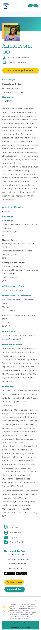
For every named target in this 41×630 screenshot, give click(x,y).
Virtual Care (15, 533)
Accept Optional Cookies (20, 623)
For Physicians (15, 589)
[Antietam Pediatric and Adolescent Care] (6, 5)
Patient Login (14, 582)
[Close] (35, 600)
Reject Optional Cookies (20, 627)
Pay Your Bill (16, 538)
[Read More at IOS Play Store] (9, 573)
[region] (20, 613)
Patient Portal (16, 542)
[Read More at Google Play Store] (21, 573)
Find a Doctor (16, 527)
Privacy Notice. (23, 619)
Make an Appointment (20, 70)
